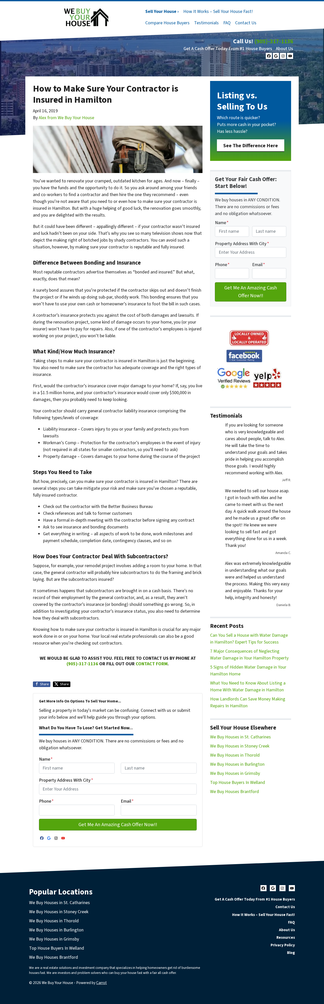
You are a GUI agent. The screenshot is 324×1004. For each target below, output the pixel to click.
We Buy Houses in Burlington (237, 764)
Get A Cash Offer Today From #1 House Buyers (228, 49)
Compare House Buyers (167, 23)
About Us (284, 49)
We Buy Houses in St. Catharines (240, 737)
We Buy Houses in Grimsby (235, 773)
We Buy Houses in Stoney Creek (239, 746)
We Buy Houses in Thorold (235, 755)
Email (127, 801)
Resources (285, 937)
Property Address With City (66, 780)
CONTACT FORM (152, 664)
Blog (291, 952)
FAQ (227, 23)
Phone (46, 801)
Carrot (101, 983)
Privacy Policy (283, 945)
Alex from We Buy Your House (66, 118)
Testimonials (206, 23)
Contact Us (245, 23)
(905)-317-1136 (273, 41)
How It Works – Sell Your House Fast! (218, 11)
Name (46, 759)
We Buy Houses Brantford (234, 791)
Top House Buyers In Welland (237, 782)
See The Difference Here (250, 145)
